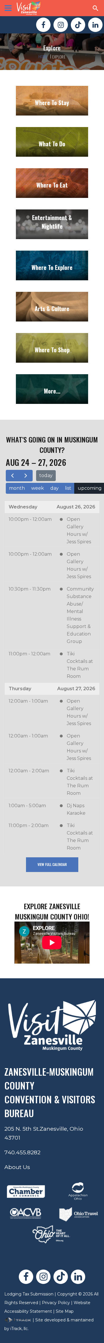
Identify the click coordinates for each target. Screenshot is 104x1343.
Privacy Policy (56, 1302)
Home (43, 56)
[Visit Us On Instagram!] (60, 25)
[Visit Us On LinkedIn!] (95, 25)
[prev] (12, 475)
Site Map (65, 1311)
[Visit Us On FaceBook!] (43, 25)
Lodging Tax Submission (28, 1294)
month (17, 488)
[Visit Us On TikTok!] (78, 25)
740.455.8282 (22, 1152)
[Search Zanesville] (96, 8)
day (54, 488)
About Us (17, 1167)
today (46, 475)
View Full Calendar (52, 864)
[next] (26, 475)
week (37, 488)
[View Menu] (8, 8)
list (68, 488)
